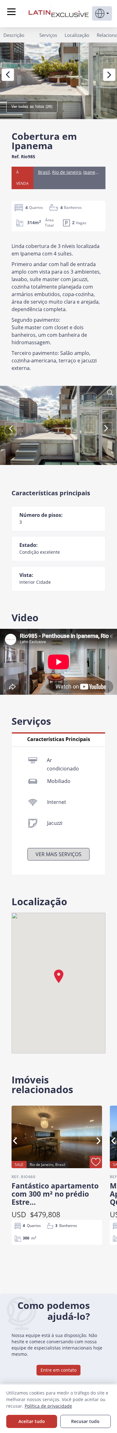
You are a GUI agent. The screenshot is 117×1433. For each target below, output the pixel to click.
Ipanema (92, 172)
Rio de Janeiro (66, 172)
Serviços (48, 35)
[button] (102, 13)
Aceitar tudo (31, 1421)
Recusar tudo (85, 1421)
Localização (77, 35)
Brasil (44, 172)
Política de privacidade (48, 1406)
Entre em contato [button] (58, 1370)
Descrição (13, 35)
